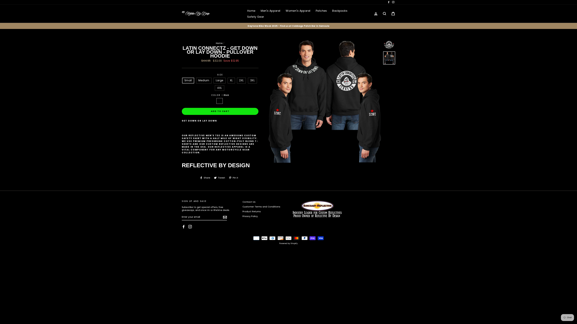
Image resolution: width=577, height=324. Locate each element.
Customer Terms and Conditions (261, 206)
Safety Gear (255, 17)
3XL (252, 80)
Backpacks (339, 11)
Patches (321, 11)
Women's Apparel (298, 11)
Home (251, 11)
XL (231, 80)
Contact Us (249, 201)
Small (188, 80)
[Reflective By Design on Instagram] (190, 226)
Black (219, 101)
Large (219, 80)
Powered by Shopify (288, 243)
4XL (219, 88)
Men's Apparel (270, 11)
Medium (203, 80)
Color (220, 95)
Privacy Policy (250, 216)
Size (220, 74)
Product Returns (252, 211)
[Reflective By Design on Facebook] (183, 226)
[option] (288, 25)
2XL (241, 80)
